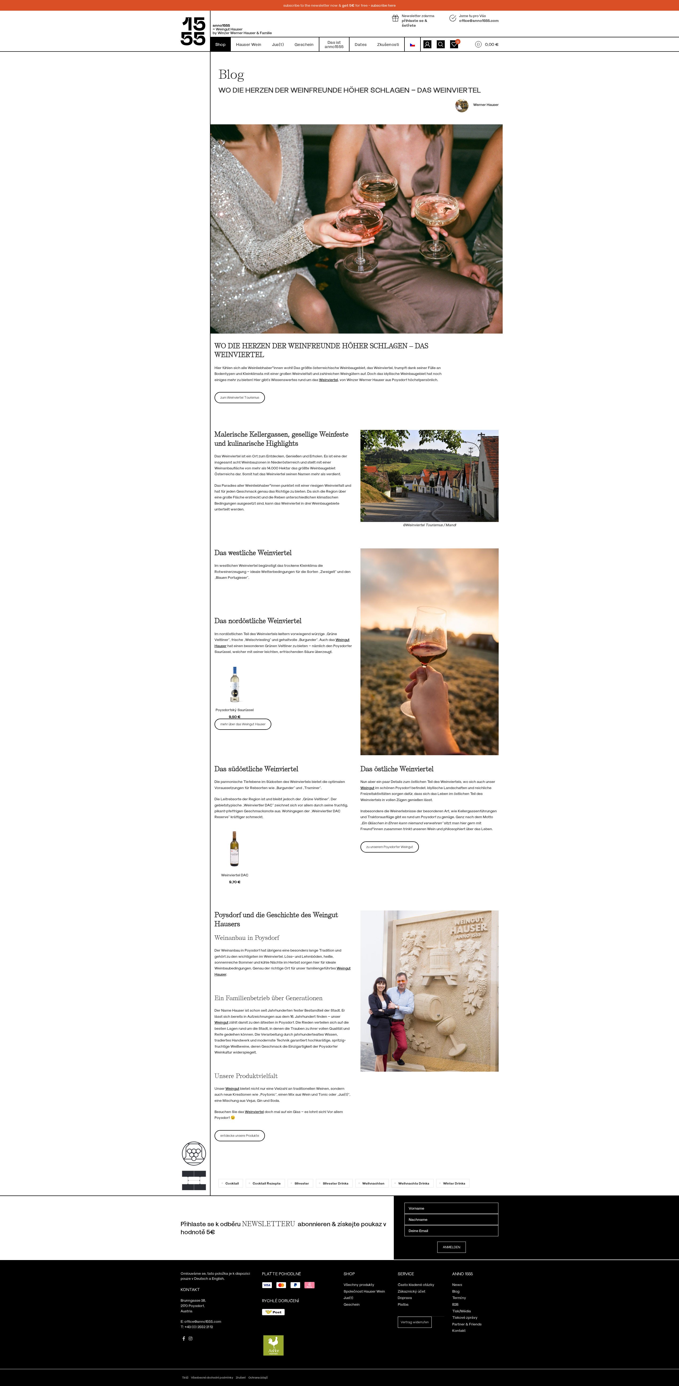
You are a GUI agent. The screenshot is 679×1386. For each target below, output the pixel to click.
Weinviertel (254, 1111)
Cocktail (232, 1183)
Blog (455, 1291)
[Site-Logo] (193, 31)
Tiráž (185, 1377)
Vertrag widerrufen (415, 1322)
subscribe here (383, 5)
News (457, 1284)
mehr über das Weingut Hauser (242, 724)
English (218, 1278)
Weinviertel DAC (234, 875)
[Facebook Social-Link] (184, 1338)
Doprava (405, 1297)
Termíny (459, 1297)
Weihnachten (373, 1183)
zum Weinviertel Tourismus (239, 397)
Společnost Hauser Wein (364, 1291)
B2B (455, 1304)
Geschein (352, 1304)
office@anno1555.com (202, 1321)
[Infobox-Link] (416, 20)
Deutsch (201, 1278)
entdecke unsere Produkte (239, 1135)
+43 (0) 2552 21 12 (199, 1326)
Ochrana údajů (258, 1377)
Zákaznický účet (411, 1291)
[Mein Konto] (427, 44)
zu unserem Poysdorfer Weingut (389, 847)
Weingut (221, 1022)
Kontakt (459, 1330)
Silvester (302, 1183)
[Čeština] (412, 44)
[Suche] (440, 44)
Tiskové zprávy (465, 1317)
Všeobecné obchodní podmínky (212, 1377)
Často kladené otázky (416, 1284)
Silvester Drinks (335, 1183)
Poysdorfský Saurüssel (235, 709)
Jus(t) (348, 1297)
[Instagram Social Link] (190, 1338)
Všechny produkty (359, 1284)
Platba (403, 1304)
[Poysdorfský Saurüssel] (235, 684)
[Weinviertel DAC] (235, 849)
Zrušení (241, 1377)
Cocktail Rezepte (267, 1183)
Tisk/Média (461, 1311)
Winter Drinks (454, 1183)
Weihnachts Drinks (413, 1183)
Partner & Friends (467, 1324)
